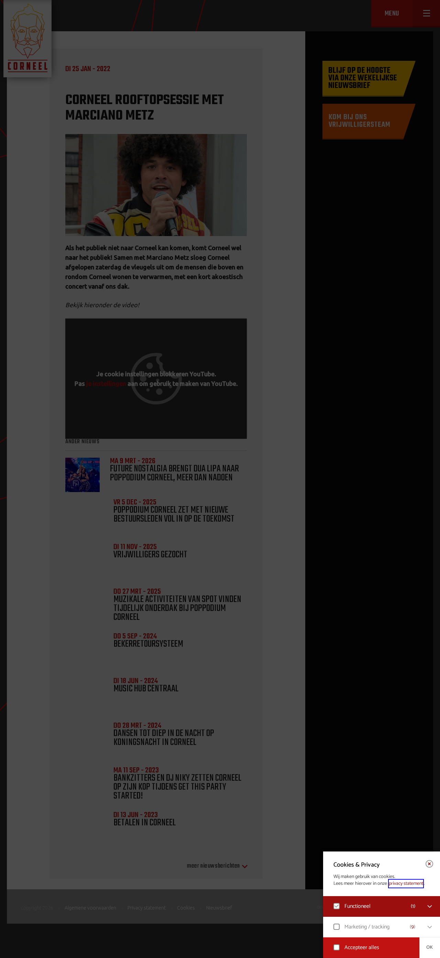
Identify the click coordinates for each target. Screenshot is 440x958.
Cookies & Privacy (356, 865)
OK (429, 947)
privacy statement (406, 884)
